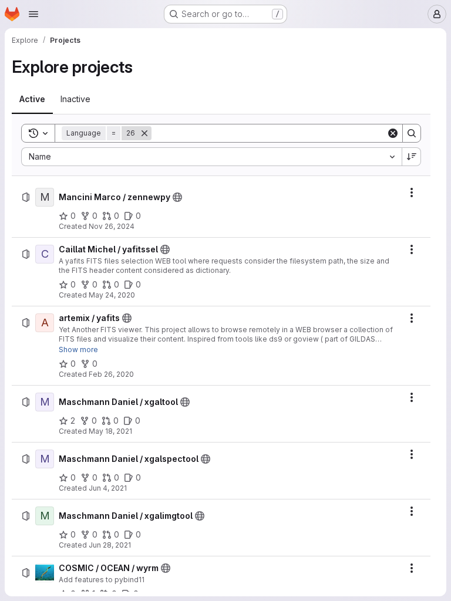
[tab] (32, 99)
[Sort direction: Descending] (411, 156)
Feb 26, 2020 (111, 374)
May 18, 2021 (110, 431)
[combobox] (211, 156)
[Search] (411, 133)
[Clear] (393, 133)
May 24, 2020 (112, 295)
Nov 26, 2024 (111, 226)
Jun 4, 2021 (108, 488)
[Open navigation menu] (33, 14)
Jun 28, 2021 (110, 545)
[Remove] (144, 133)
